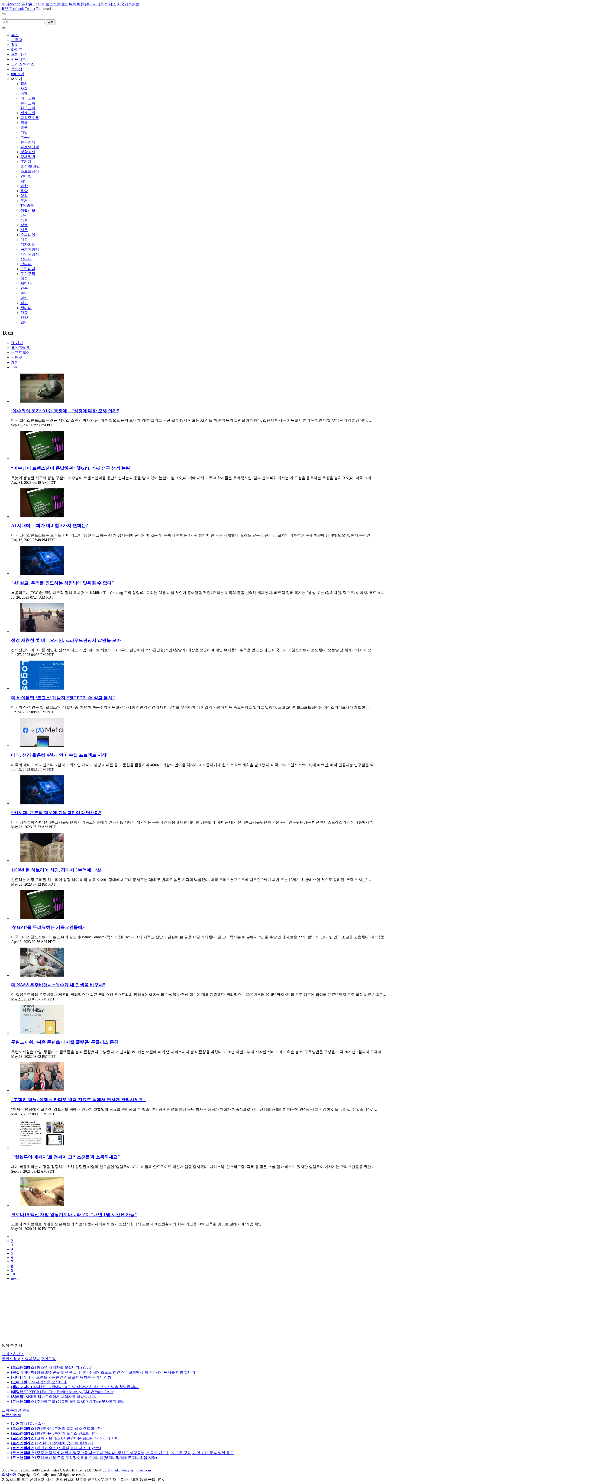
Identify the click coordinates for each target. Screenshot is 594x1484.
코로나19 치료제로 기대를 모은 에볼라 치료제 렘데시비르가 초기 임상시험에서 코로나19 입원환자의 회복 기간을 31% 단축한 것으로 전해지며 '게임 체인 (136, 1224)
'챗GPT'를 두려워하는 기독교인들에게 (49, 927)
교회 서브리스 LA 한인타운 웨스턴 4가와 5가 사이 (65, 1438)
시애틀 (98, 4)
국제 (24, 93)
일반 (24, 298)
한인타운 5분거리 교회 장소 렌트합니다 (56, 1428)
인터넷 (26, 176)
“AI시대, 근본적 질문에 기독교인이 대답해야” (56, 812)
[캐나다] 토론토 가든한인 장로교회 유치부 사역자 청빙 (61, 1377)
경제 (15, 45)
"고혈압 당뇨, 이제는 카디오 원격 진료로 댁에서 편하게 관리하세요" (78, 1099)
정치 (24, 84)
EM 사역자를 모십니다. (39, 1382)
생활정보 (27, 210)
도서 (24, 201)
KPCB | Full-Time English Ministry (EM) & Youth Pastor (62, 1392)
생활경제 (27, 152)
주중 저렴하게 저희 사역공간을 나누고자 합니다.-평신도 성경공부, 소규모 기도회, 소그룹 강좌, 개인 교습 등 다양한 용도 (122, 1453)
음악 (24, 191)
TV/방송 (27, 205)
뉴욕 (72, 4)
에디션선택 (11, 4)
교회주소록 (29, 118)
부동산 (26, 137)
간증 (24, 288)
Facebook (17, 9)
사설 (24, 220)
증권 (24, 127)
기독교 (16, 40)
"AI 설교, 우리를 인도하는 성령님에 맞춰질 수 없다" (62, 583)
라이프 (16, 50)
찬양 (24, 293)
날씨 (24, 215)
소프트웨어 (29, 171)
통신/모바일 (30, 166)
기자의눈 (27, 244)
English (39, 4)
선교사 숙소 (28, 1424)
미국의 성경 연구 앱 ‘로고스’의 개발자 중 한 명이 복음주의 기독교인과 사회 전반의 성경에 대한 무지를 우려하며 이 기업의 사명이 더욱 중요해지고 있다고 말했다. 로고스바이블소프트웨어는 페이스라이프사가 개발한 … (190, 707)
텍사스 (110, 4)
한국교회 (27, 108)
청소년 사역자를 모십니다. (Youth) (51, 1367)
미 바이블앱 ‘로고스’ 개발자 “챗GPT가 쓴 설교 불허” (63, 697)
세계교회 (27, 113)
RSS (5, 9)
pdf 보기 (17, 74)
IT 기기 (17, 343)
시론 (24, 230)
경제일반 (27, 157)
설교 (24, 279)
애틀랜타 (84, 4)
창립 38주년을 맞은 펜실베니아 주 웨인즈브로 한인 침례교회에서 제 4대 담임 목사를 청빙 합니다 (103, 1372)
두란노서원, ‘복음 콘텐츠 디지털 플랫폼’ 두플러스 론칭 (65, 1042)
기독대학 (18, 59)
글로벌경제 (29, 147)
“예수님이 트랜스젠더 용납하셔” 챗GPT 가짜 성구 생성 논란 (70, 468)
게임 (24, 181)
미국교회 (27, 98)
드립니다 (27, 269)
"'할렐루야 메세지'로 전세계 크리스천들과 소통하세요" (65, 1157)
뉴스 (15, 35)
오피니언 (18, 54)
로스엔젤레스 (56, 4)
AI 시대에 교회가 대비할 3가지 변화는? (49, 525)
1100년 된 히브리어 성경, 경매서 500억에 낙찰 (56, 870)
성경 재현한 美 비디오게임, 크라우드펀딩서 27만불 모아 (66, 640)
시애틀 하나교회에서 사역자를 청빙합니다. (53, 1397)
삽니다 (26, 259)
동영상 (16, 69)
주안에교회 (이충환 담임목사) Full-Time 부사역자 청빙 (68, 1401)
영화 (24, 196)
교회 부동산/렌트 (16, 1410)
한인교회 (27, 103)
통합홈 (26, 4)
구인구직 (27, 274)
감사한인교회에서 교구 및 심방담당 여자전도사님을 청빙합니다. (75, 1387)
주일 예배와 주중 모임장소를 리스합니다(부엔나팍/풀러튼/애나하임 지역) (84, 1458)
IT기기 (25, 162)
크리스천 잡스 (22, 64)
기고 (24, 240)
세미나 (26, 283)
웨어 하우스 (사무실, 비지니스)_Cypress (56, 1448)
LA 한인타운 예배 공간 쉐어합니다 (52, 1443)
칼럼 (24, 225)
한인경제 (27, 142)
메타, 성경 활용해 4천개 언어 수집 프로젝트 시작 (59, 755)
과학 (24, 186)
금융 (24, 123)
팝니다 (26, 264)
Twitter (30, 9)
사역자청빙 (29, 254)
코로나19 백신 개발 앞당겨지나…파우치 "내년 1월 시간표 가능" (74, 1214)
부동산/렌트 (11, 1415)
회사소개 (9, 1475)
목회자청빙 (29, 249)
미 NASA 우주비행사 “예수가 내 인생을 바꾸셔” (58, 984)
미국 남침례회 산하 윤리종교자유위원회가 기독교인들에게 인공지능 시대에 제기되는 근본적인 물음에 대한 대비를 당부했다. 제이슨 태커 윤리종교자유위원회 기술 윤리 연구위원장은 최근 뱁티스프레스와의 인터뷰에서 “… (193, 822)
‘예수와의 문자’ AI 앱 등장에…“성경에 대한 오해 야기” (65, 410)
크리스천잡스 (13, 1354)
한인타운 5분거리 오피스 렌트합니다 (54, 1433)
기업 (24, 132)
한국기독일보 (128, 4)
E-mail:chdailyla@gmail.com (129, 1470)
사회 (24, 88)
